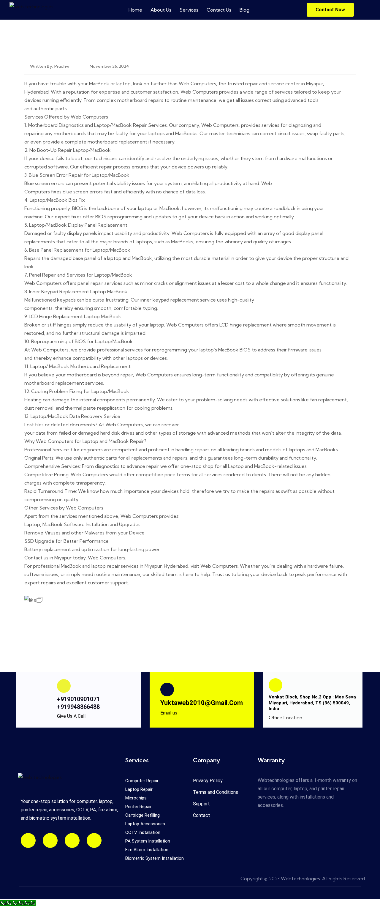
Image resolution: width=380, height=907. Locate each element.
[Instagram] (28, 840)
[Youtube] (50, 840)
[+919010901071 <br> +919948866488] (64, 686)
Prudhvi (61, 66)
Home (135, 10)
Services (189, 10)
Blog (244, 10)
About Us (161, 10)
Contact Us (219, 10)
